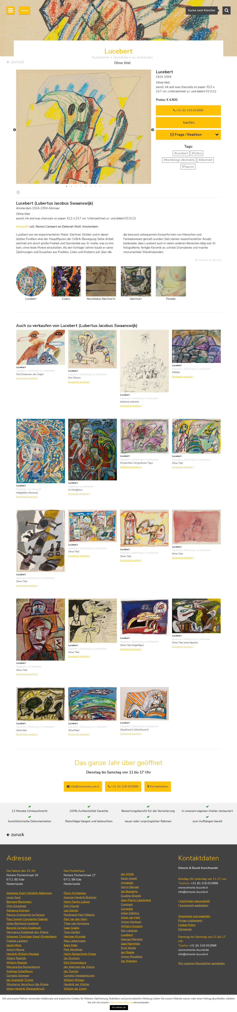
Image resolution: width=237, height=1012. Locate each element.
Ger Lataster (129, 930)
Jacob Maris (13, 945)
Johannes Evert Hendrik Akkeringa (29, 893)
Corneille (127, 909)
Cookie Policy (187, 925)
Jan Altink (127, 874)
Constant (127, 904)
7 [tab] (95, 186)
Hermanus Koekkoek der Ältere (27, 932)
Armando (127, 883)
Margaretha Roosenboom (23, 967)
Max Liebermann (75, 941)
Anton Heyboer (131, 922)
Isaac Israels (71, 928)
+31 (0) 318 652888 (189, 110)
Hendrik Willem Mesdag (22, 954)
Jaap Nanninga (130, 944)
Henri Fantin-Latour (77, 902)
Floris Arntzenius (75, 893)
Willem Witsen (74, 980)
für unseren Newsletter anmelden (202, 963)
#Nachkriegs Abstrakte (179, 160)
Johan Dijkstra (130, 913)
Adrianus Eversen (18, 910)
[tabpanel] (83, 161)
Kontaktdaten (158, 786)
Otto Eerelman (16, 906)
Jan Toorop (71, 971)
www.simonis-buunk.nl (193, 887)
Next (152, 130)
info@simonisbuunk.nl (84, 786)
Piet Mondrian (73, 949)
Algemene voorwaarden (194, 916)
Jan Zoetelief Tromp (19, 980)
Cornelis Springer (17, 976)
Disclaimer (185, 929)
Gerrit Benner (130, 887)
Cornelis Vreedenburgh (79, 976)
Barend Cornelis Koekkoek (23, 928)
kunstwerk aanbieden (193, 905)
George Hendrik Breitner (80, 897)
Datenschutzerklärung (121, 1002)
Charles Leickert (17, 941)
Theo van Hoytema (76, 923)
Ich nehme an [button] (119, 1007)
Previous (14, 130)
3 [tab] (76, 186)
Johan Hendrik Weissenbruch (25, 989)
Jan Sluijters (72, 958)
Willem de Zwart (75, 989)
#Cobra (197, 153)
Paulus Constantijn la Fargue (25, 915)
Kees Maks (71, 945)
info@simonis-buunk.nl (193, 892)
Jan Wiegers (129, 961)
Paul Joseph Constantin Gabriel (27, 919)
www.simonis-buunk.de (193, 950)
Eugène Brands (131, 896)
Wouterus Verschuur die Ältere (27, 984)
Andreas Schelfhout (19, 971)
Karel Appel (129, 878)
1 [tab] (66, 186)
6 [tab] (90, 186)
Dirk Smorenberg (75, 963)
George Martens (132, 939)
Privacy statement (190, 920)
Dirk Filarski (71, 906)
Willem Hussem (132, 926)
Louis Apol (13, 897)
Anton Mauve (15, 949)
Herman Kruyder (75, 936)
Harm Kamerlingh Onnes (80, 954)
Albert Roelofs (16, 958)
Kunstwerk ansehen (26, 378)
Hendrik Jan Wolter (76, 984)
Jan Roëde (127, 952)
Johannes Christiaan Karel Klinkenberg (31, 936)
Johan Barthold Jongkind (22, 923)
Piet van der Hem (75, 919)
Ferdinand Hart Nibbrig (79, 915)
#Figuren (188, 167)
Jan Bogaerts (129, 891)
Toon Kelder (72, 932)
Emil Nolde (128, 948)
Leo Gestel (71, 910)
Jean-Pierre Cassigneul (136, 900)
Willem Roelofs (16, 963)
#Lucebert (181, 153)
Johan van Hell (130, 917)
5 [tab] (86, 186)
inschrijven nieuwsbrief (194, 901)
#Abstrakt (205, 160)
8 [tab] (100, 186)
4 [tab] (81, 186)
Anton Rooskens (131, 957)
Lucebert (127, 935)
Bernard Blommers (19, 902)
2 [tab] (71, 186)
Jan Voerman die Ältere (79, 967)
